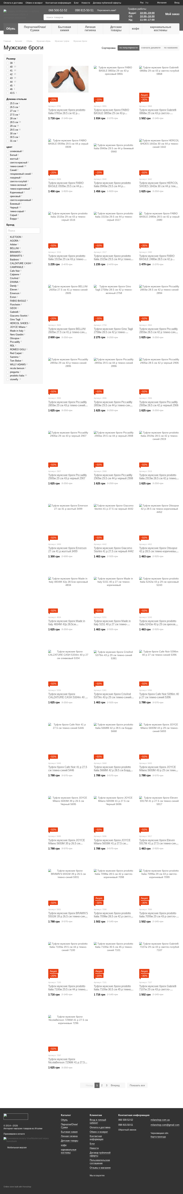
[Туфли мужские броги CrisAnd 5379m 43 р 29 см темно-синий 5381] (114, 663)
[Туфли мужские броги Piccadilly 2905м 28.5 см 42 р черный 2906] (159, 371)
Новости (85, 3)
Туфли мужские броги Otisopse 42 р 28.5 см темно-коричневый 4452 (158, 551)
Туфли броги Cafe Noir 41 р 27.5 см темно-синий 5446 (67, 768)
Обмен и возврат (34, 3)
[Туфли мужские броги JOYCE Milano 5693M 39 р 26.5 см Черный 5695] (68, 809)
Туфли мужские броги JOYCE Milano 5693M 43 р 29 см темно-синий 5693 (158, 770)
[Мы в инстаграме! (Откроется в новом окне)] (135, 2)
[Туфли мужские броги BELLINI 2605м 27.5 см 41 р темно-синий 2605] (68, 298)
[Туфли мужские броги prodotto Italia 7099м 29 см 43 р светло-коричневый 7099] (159, 882)
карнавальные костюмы (160, 28)
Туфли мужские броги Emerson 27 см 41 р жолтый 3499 (67, 549)
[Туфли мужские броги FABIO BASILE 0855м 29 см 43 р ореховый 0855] (114, 79)
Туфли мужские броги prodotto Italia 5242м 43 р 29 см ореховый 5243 (159, 624)
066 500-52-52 (58, 10)
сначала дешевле (150, 47)
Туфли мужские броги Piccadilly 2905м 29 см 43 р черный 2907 (67, 476)
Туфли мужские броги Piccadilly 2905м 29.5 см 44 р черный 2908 (113, 476)
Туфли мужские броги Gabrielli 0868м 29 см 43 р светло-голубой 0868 (157, 113)
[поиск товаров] (116, 17)
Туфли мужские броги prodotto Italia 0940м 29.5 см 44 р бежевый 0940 (112, 186)
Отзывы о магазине (100, 1167)
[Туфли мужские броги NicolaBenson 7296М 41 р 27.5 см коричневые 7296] (68, 1028)
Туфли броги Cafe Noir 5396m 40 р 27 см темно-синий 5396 (159, 695)
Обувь (10, 28)
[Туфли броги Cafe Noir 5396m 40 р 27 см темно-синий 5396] (159, 663)
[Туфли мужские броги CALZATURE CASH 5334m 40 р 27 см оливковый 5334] (68, 663)
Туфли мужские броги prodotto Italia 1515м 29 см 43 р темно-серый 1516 (66, 259)
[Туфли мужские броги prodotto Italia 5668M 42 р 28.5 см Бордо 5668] (114, 736)
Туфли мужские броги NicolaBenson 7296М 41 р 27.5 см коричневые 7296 (66, 1062)
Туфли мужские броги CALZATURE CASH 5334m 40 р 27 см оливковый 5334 (67, 697)
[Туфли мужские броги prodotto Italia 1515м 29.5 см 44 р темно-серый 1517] (114, 225)
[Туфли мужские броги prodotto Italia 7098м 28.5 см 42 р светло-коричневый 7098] (114, 882)
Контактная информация (58, 3)
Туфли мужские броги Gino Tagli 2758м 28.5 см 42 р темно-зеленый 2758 (113, 332)
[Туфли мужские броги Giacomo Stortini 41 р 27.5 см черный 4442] (114, 517)
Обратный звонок (127, 1130)
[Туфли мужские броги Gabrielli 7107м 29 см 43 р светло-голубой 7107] (159, 955)
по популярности (128, 47)
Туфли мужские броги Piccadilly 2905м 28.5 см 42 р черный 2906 (158, 403)
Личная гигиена (90, 28)
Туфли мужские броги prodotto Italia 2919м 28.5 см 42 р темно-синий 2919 (158, 478)
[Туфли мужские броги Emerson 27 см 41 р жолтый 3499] (68, 517)
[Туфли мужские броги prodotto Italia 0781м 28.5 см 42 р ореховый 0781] (68, 79)
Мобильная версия (17, 1147)
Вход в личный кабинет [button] (98, 1121)
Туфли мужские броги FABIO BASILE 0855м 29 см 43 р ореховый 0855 (111, 113)
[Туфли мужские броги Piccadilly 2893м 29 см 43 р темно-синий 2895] (68, 371)
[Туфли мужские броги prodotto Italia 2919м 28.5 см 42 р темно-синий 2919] (159, 444)
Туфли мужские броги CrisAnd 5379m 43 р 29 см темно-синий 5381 (112, 697)
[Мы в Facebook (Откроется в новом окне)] (130, 2)
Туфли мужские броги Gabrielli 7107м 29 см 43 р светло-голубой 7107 (157, 989)
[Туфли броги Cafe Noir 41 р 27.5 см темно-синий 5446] (68, 736)
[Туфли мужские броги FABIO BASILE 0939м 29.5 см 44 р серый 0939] (68, 152)
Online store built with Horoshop (17, 1187)
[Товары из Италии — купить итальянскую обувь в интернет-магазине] (16, 1116)
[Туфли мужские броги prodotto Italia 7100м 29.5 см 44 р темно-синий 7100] (68, 955)
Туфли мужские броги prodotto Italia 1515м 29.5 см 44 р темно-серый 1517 (113, 259)
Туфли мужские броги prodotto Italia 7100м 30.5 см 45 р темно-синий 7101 (113, 989)
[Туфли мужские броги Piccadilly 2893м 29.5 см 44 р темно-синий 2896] (114, 371)
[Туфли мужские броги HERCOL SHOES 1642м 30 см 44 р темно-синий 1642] (159, 152)
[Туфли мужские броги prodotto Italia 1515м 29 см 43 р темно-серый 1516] (68, 225)
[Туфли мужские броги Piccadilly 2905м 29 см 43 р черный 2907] (68, 444)
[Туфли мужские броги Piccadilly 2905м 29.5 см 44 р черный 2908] (114, 444)
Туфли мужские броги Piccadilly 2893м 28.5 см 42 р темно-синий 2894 (158, 332)
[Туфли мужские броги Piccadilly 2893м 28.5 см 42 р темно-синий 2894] (159, 298)
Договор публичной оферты (107, 3)
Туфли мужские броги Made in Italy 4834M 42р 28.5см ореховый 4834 (66, 624)
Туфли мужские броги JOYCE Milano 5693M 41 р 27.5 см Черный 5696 (112, 843)
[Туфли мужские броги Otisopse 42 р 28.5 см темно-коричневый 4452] (159, 517)
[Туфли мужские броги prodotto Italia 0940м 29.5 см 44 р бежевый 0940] (114, 152)
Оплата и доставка (13, 3)
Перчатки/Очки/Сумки (35, 28)
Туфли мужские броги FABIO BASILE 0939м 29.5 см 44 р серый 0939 (66, 186)
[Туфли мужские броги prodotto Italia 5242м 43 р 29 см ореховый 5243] (159, 590)
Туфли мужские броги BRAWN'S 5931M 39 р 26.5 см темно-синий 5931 (68, 916)
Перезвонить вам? (106, 10)
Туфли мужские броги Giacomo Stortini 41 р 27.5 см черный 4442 (113, 549)
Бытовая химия (64, 28)
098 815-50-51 (84, 10)
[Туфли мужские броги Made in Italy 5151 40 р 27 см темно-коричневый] (114, 590)
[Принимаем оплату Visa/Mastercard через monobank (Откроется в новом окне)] (30, 1140)
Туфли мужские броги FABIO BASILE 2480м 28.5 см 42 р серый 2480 (157, 259)
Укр (147, 3)
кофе (135, 28)
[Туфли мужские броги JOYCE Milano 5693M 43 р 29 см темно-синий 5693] (159, 736)
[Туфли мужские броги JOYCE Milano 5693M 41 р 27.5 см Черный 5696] (114, 809)
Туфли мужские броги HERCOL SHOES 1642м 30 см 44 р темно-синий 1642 (159, 186)
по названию (171, 47)
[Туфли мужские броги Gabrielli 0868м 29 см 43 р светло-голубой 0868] (159, 79)
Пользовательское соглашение (100, 1162)
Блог (76, 3)
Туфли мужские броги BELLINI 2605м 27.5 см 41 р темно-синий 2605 (67, 332)
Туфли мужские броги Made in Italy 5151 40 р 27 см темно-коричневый (112, 624)
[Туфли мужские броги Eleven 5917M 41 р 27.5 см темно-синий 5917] (159, 809)
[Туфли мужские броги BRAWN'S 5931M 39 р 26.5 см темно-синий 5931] (68, 882)
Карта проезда (158, 1137)
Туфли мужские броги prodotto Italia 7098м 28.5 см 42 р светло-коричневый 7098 (113, 916)
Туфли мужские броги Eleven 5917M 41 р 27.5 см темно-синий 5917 (159, 843)
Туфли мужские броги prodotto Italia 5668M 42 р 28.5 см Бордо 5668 (113, 770)
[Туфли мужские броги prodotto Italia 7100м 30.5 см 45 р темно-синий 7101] (114, 955)
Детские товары (116, 28)
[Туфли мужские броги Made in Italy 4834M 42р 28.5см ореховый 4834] (68, 590)
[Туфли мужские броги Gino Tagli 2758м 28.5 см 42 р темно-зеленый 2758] (114, 298)
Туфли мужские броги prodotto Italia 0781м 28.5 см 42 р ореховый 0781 (66, 113)
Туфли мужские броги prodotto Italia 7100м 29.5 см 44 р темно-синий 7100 (67, 989)
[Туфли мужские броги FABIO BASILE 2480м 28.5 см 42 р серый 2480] (159, 225)
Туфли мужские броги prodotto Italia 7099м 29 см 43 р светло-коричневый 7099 (157, 916)
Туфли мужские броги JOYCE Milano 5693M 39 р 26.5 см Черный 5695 (66, 843)
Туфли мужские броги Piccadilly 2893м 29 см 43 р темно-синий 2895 (67, 405)
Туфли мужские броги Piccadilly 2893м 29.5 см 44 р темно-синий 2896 (113, 405)
